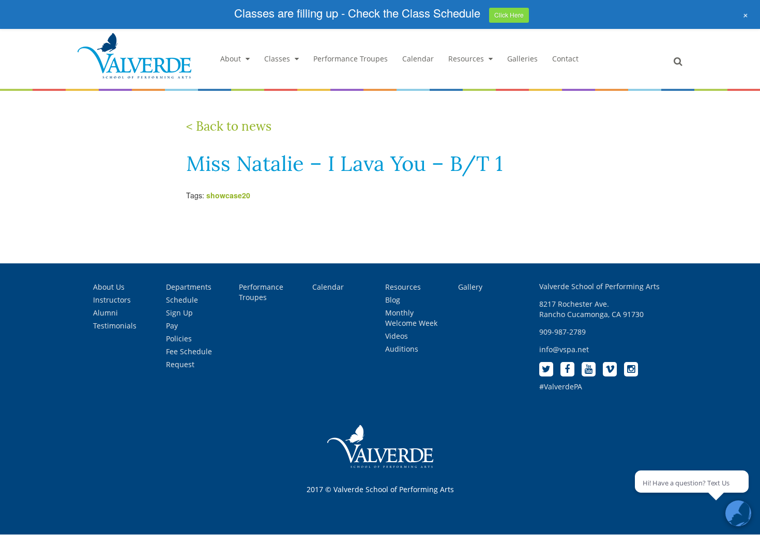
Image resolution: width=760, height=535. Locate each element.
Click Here (509, 14)
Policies (179, 338)
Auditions (401, 349)
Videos (396, 336)
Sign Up (179, 313)
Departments (188, 287)
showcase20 (228, 195)
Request (180, 364)
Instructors (112, 300)
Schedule (182, 300)
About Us (109, 287)
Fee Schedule (189, 351)
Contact (565, 59)
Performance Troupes (350, 59)
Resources (466, 59)
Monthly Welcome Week (411, 318)
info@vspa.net (564, 349)
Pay (172, 326)
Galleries (522, 59)
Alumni (105, 313)
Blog (392, 300)
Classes (277, 59)
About (230, 59)
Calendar (418, 59)
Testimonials (114, 326)
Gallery (470, 287)
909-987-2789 (562, 332)
